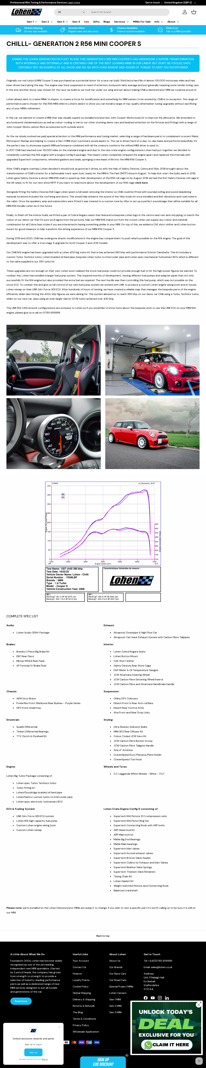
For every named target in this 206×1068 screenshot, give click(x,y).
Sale (86, 21)
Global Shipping (82, 993)
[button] (103, 1062)
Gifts (96, 21)
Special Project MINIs (121, 986)
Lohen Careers (117, 993)
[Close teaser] (126, 1055)
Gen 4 (76, 21)
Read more (21, 1001)
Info (156, 21)
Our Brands (115, 967)
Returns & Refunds (84, 1006)
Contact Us (79, 967)
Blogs (106, 21)
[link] (166, 1028)
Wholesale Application (86, 1031)
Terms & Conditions (84, 1018)
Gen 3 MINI (115, 1012)
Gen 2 (45, 21)
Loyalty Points (81, 980)
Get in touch (152, 2)
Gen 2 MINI (115, 1006)
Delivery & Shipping (84, 999)
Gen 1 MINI (115, 999)
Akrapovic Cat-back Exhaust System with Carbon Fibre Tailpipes (152, 637)
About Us (114, 960)
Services (119, 21)
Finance (77, 973)
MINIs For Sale (142, 21)
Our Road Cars (117, 980)
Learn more (53, 2)
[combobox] (112, 12)
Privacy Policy (81, 1025)
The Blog (78, 1012)
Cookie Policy (81, 986)
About (171, 21)
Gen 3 (60, 21)
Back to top (103, 935)
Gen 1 (30, 21)
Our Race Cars (117, 973)
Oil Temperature (138, 670)
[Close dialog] (198, 1005)
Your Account (81, 960)
